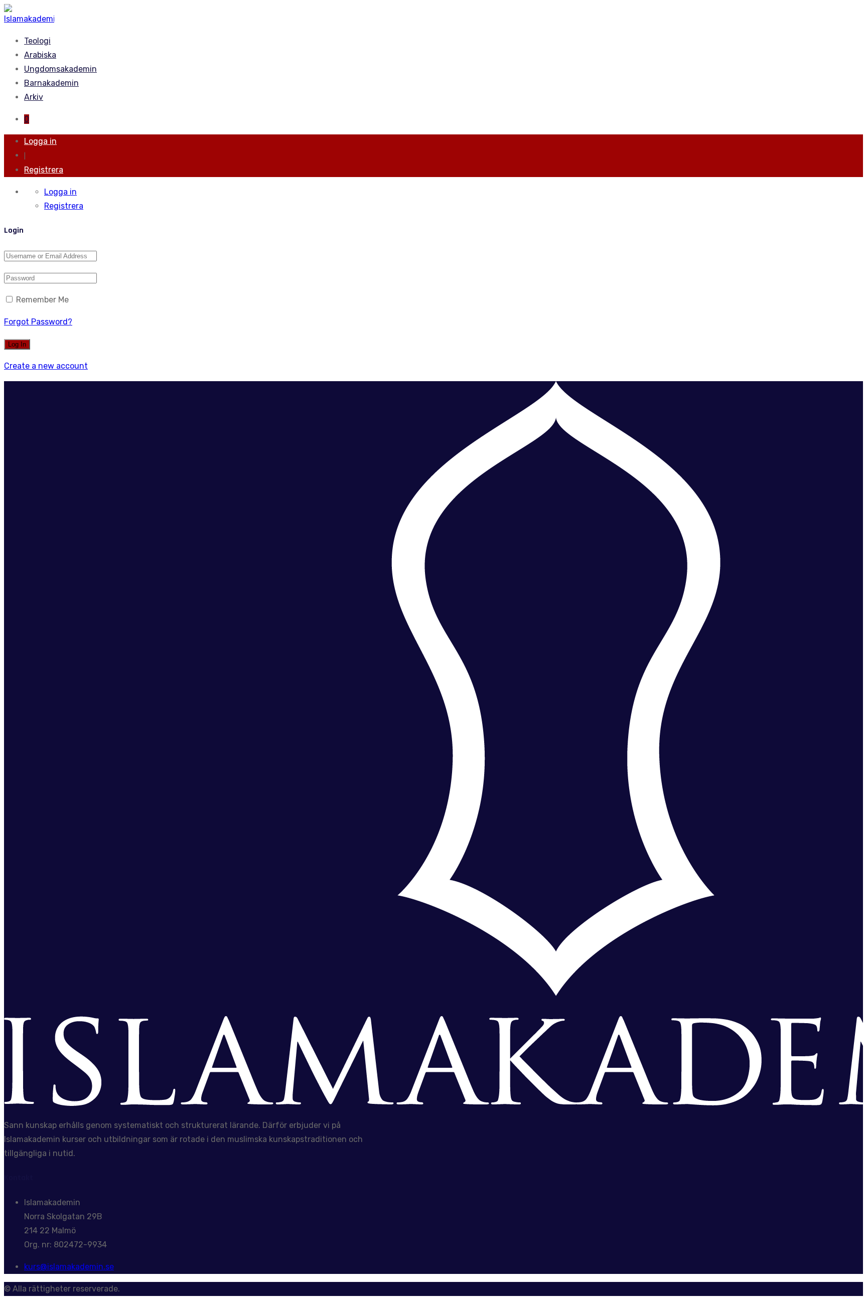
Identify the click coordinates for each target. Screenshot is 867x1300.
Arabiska (40, 55)
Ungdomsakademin (60, 69)
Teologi (37, 41)
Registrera (43, 170)
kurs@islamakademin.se (69, 1266)
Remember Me (41, 299)
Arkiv (33, 97)
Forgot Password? (38, 322)
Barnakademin (51, 83)
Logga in (40, 141)
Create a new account (46, 366)
